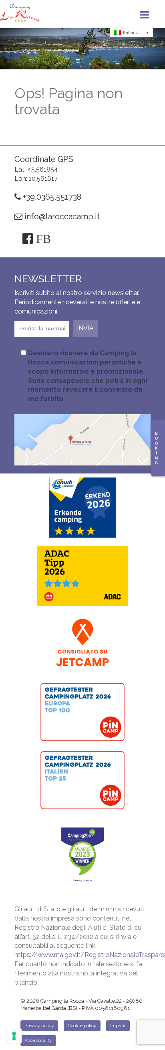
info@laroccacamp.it (61, 216)
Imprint (118, 1025)
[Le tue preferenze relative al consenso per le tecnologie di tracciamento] (14, 1036)
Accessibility (38, 1040)
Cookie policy (82, 1025)
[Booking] (158, 448)
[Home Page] (20, 14)
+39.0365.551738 (51, 197)
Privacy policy (39, 1025)
